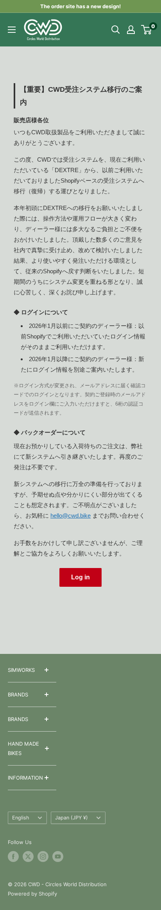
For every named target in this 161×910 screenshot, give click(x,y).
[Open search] (115, 29)
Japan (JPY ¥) (71, 818)
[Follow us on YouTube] (57, 856)
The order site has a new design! (80, 6)
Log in (80, 577)
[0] (147, 29)
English (20, 818)
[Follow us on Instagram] (43, 856)
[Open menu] (12, 30)
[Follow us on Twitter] (28, 856)
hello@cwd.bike (70, 515)
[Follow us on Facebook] (13, 856)
